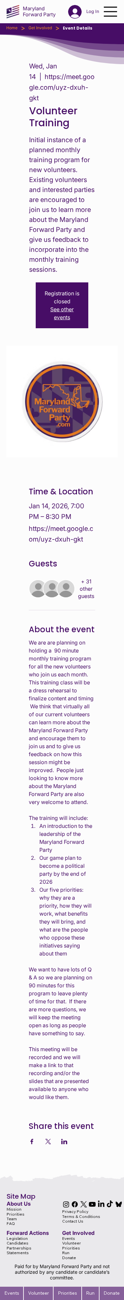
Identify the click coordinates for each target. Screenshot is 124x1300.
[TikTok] (110, 1204)
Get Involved (40, 27)
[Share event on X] (48, 1141)
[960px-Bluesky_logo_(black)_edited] (119, 1204)
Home (12, 27)
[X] (84, 1204)
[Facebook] (75, 1204)
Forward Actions (28, 1233)
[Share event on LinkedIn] (64, 1141)
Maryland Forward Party (39, 11)
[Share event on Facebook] (32, 1141)
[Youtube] (92, 1204)
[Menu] (111, 11)
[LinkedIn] (101, 1204)
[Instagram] (66, 1204)
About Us (19, 1203)
